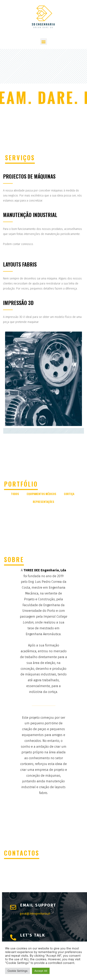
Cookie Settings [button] (17, 970)
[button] (43, 41)
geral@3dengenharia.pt (35, 913)
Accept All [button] (40, 970)
